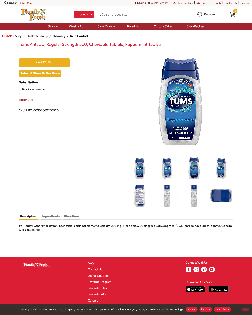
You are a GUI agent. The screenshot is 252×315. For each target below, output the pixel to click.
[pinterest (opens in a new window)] (204, 270)
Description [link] (28, 216)
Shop (18, 36)
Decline (205, 309)
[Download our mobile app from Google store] (219, 289)
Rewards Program (99, 282)
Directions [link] (71, 216)
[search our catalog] (98, 14)
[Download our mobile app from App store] (195, 289)
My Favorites (203, 3)
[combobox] (84, 14)
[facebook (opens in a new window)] (188, 270)
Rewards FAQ (97, 294)
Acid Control (79, 36)
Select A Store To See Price (40, 73)
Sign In (143, 3)
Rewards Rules (97, 288)
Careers (245, 3)
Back (8, 36)
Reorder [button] (209, 14)
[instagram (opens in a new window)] (196, 270)
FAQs (218, 3)
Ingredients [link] (51, 216)
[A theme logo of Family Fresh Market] (33, 14)
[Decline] (245, 309)
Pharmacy (58, 36)
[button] (139, 168)
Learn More (222, 309)
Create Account (159, 3)
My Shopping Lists (183, 3)
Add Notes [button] (26, 99)
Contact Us (231, 3)
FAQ (91, 263)
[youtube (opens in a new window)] (212, 270)
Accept (191, 309)
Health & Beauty (37, 36)
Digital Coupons (98, 275)
